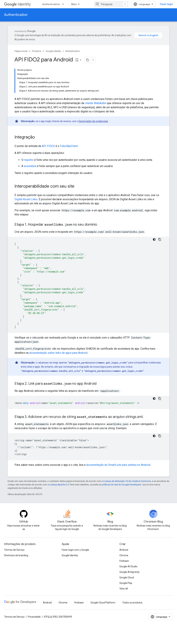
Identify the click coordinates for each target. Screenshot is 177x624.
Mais (74, 4)
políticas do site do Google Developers (121, 484)
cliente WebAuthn (95, 103)
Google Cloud (126, 577)
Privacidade (34, 616)
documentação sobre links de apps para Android (58, 352)
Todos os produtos (132, 602)
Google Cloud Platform (103, 602)
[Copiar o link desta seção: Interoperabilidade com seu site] (77, 186)
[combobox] (111, 4)
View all (123, 588)
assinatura (30, 166)
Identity (24, 4)
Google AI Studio (128, 566)
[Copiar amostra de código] (159, 239)
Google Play (125, 583)
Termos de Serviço (14, 549)
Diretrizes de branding (16, 555)
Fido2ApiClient (69, 146)
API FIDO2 (48, 146)
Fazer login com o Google (75, 549)
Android (123, 549)
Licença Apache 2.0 (59, 484)
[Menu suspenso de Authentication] (64, 4)
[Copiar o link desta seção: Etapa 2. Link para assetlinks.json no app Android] (99, 384)
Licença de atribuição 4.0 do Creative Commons (127, 481)
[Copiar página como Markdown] (88, 60)
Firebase (124, 561)
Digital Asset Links (26, 199)
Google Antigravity (129, 572)
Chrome (123, 555)
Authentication (51, 4)
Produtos (36, 51)
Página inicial (21, 51)
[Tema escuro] (154, 239)
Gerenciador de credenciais (93, 121)
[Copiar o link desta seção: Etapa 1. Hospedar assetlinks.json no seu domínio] (100, 225)
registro (29, 159)
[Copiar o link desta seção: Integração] (38, 137)
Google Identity (53, 51)
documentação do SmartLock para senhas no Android (118, 464)
